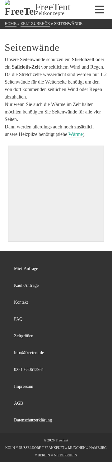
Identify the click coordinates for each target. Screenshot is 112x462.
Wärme (75, 134)
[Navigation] (99, 9)
